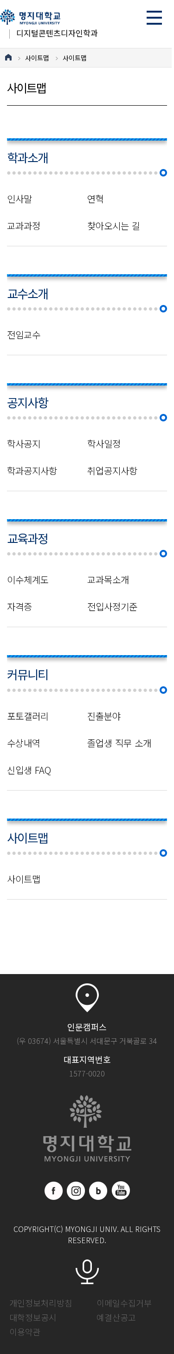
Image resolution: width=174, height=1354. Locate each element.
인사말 (19, 198)
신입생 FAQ (29, 770)
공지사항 (27, 402)
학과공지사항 (32, 470)
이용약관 (25, 1332)
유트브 (120, 1190)
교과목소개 (108, 579)
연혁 (95, 198)
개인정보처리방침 (40, 1303)
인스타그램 (76, 1190)
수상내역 (23, 743)
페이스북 (54, 1190)
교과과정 (23, 225)
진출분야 (104, 716)
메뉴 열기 (154, 17)
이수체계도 (28, 579)
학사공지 (23, 443)
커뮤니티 (27, 674)
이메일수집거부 (124, 1303)
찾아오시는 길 (113, 225)
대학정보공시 (33, 1317)
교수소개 (27, 293)
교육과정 (27, 538)
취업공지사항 (112, 470)
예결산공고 (116, 1317)
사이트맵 (37, 57)
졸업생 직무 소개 (119, 743)
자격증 (19, 606)
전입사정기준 (112, 606)
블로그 (98, 1190)
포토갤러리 (28, 716)
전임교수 (23, 334)
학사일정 (104, 443)
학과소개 (27, 157)
